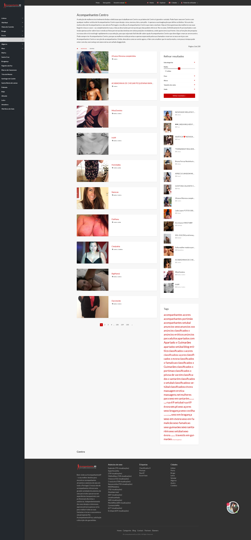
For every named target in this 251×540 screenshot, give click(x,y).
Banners (155, 531)
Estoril (179, 176)
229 (122, 325)
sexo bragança (172, 410)
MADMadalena (113, 487)
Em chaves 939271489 (183, 223)
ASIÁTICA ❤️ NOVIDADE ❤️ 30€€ (188, 137)
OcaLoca (111, 479)
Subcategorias (168, 62)
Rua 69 (141, 473)
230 (127, 325)
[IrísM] (169, 288)
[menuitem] (150, 3)
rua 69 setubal (175, 402)
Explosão (111, 468)
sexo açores (184, 406)
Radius (166, 67)
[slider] (179, 68)
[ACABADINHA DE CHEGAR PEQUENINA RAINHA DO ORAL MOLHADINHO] (167, 263)
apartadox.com (186, 338)
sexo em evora (172, 418)
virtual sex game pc (177, 439)
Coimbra (120, 249)
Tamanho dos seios (170, 85)
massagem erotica (174, 390)
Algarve (173, 480)
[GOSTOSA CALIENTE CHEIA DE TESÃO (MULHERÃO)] (167, 189)
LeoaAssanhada (114, 497)
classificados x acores (181, 350)
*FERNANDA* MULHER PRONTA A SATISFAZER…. (195, 149)
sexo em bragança (181, 414)
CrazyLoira (112, 481)
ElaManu (115, 219)
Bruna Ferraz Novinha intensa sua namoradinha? (193, 161)
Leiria (119, 168)
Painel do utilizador (189, 3)
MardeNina (112, 503)
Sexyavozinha (113, 484)
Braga (173, 473)
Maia (178, 188)
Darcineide (116, 301)
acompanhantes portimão (178, 318)
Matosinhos (180, 250)
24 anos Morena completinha (124, 56)
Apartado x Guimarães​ (177, 342)
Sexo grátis (106, 3)
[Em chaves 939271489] (169, 226)
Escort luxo (143, 475)
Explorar (162, 3)
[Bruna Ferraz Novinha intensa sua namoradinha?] (168, 164)
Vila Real (179, 225)
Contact (140, 531)
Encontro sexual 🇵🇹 (120, 3)
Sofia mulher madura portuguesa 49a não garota (193, 247)
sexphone (173, 435)
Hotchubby (116, 165)
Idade (165, 89)
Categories (127, 531)
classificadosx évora (181, 386)
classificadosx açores (175, 354)
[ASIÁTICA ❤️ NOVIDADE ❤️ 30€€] (168, 140)
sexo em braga (167, 415)
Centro (115, 59)
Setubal (173, 478)
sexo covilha (188, 410)
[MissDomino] (169, 275)
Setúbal (179, 238)
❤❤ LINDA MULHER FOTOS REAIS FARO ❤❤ (193, 124)
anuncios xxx (187, 326)
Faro (178, 127)
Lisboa (179, 115)
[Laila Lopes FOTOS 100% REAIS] (168, 214)
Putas (98, 3)
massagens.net (172, 394)
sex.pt (174, 406)
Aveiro (115, 113)
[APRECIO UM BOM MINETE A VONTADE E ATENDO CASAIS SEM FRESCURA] (167, 177)
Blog (134, 531)
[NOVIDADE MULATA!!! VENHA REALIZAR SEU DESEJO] (168, 115)
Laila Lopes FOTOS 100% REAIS (187, 210)
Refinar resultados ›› (179, 96)
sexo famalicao (181, 422)
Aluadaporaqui (113, 492)
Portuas (142, 470)
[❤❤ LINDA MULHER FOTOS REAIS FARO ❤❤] (167, 128)
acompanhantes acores (177, 314)
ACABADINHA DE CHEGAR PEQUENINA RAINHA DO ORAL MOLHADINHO (145, 83)
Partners (148, 531)
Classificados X (145, 468)
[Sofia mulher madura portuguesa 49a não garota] (169, 251)
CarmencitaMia (113, 505)
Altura (166, 80)
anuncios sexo (172, 326)
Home (151, 3)
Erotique (111, 511)
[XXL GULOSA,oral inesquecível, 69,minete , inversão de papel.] (167, 238)
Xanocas (115, 192)
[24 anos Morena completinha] (168, 201)
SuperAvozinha (113, 471)
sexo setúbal (176, 431)
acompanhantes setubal (177, 322)
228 (117, 325)
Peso (165, 76)
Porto (178, 139)
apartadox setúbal (174, 346)
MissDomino (117, 110)
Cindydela (116, 246)
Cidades (174, 3)
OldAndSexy (112, 476)
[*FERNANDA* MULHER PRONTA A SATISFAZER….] (167, 152)
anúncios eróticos (174, 334)
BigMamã (116, 274)
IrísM (114, 137)
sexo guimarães (172, 427)
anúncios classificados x (177, 330)
